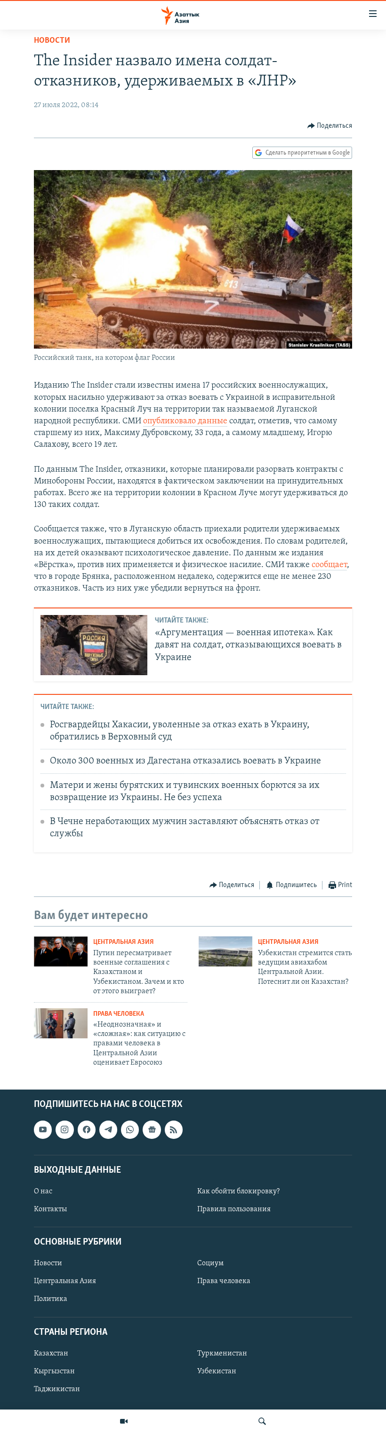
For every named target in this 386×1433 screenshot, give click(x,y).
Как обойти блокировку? (238, 1191)
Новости (52, 41)
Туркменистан (222, 1353)
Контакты (50, 1209)
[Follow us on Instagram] (64, 1129)
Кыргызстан (54, 1371)
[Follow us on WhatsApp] (130, 1129)
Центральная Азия (123, 942)
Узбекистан (216, 1371)
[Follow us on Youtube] (43, 1129)
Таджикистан (57, 1389)
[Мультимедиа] (124, 1421)
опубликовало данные (185, 421)
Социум (210, 1263)
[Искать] (262, 1421)
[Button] (330, 126)
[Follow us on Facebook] (87, 1129)
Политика (50, 1299)
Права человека (118, 1014)
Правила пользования (234, 1209)
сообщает (329, 565)
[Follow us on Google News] (152, 1129)
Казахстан (51, 1353)
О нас (43, 1191)
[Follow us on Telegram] (108, 1129)
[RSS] (174, 1129)
